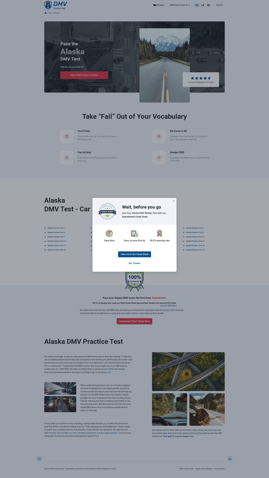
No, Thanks (134, 263)
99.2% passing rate (160, 240)
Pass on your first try (134, 240)
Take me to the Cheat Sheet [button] (134, 254)
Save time (109, 240)
